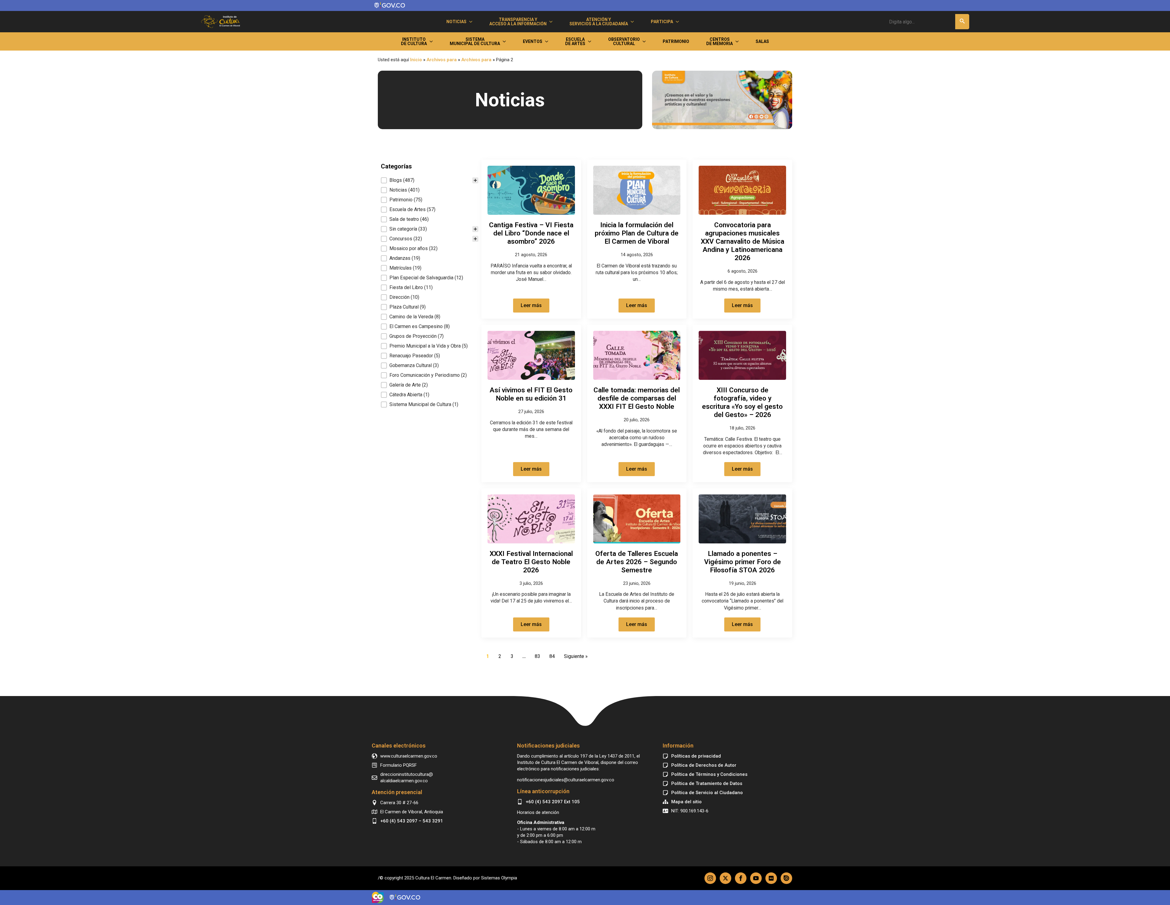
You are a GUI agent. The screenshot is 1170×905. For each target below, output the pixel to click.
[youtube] (756, 878)
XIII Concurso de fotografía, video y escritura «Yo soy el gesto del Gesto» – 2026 (742, 402)
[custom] (771, 878)
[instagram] (710, 878)
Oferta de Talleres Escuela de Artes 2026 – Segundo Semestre (636, 562)
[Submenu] (471, 21)
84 (552, 656)
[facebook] (740, 878)
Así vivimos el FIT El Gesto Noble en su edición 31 (531, 394)
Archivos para (442, 59)
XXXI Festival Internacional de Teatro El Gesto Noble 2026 (531, 562)
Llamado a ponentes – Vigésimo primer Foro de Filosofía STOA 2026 (742, 562)
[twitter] (725, 878)
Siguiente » (576, 656)
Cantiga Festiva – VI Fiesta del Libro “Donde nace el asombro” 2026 (531, 233)
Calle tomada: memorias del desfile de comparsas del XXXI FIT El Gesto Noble (637, 398)
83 (537, 656)
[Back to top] (585, 710)
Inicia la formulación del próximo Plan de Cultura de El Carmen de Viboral (637, 233)
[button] (962, 21)
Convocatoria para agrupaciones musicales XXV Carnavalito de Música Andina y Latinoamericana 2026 (742, 241)
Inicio (416, 59)
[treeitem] (429, 180)
